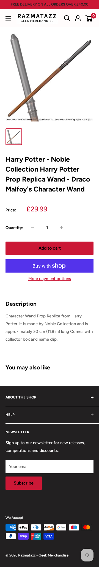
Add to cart (49, 248)
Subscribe (24, 483)
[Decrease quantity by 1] (32, 228)
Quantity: (14, 227)
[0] (89, 18)
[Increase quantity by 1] (61, 228)
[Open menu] (8, 18)
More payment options (49, 278)
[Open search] (67, 18)
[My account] (78, 18)
